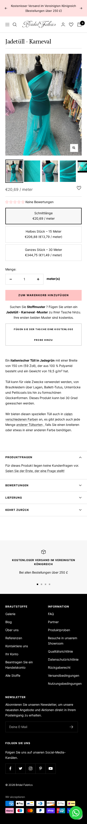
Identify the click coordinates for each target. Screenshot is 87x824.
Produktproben (59, 630)
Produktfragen (18, 457)
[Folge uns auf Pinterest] (40, 769)
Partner (53, 622)
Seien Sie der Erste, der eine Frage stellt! (34, 471)
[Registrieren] (71, 726)
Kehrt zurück (17, 510)
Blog (8, 622)
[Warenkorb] (79, 25)
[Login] (63, 24)
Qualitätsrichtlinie (60, 651)
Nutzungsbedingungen (65, 683)
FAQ (51, 614)
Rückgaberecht (59, 667)
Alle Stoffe (12, 675)
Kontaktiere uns (16, 646)
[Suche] (15, 25)
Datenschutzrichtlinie (63, 659)
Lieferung (13, 497)
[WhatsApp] (76, 813)
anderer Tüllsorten (29, 425)
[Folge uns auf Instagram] (30, 769)
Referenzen (13, 638)
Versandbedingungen (63, 675)
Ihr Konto (11, 654)
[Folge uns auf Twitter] (20, 769)
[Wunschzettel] (71, 24)
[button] (15, 202)
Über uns (12, 630)
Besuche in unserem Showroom (62, 640)
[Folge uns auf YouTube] (51, 769)
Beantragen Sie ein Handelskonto (19, 664)
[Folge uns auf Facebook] (10, 769)
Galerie (10, 614)
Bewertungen (17, 485)
